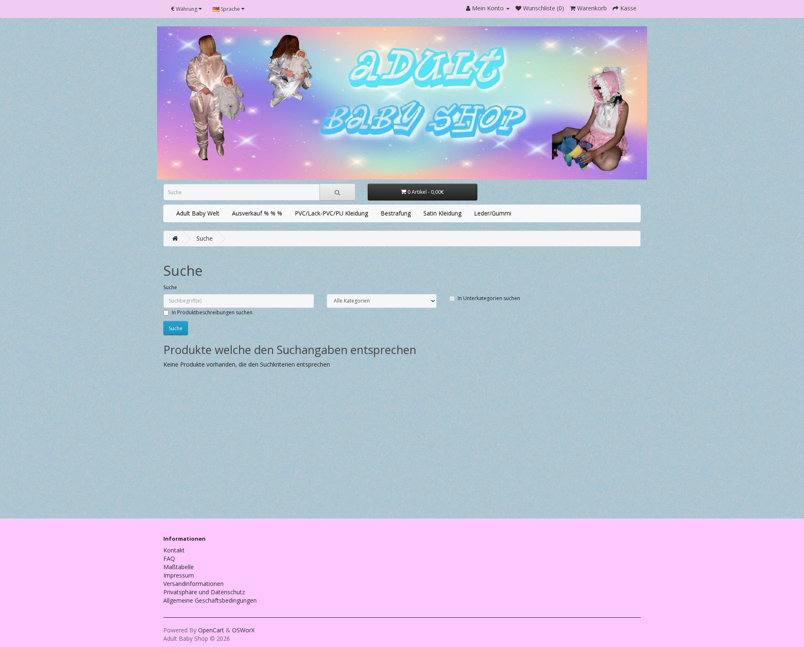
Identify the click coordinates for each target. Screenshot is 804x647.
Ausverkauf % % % (257, 213)
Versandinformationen (193, 584)
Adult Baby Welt (197, 213)
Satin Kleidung (442, 213)
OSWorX (243, 630)
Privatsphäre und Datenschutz (204, 592)
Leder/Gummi (492, 213)
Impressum (178, 575)
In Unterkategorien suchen (489, 298)
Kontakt (174, 550)
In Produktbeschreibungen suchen (212, 312)
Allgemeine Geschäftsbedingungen (210, 600)
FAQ (169, 558)
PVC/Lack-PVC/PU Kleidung (331, 213)
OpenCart (211, 630)
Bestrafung (396, 213)
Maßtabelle (178, 567)
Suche (204, 238)
